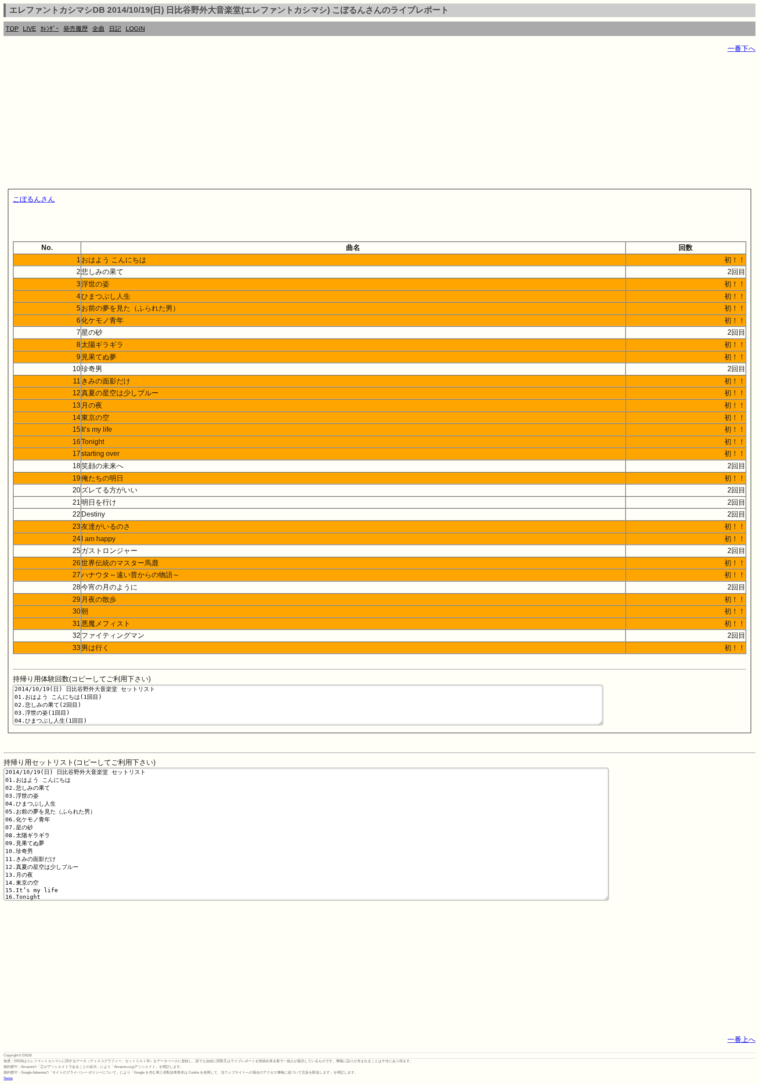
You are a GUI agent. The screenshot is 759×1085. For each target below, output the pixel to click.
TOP (12, 28)
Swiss (8, 1078)
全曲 (98, 28)
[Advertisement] (267, 122)
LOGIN (135, 28)
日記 (115, 28)
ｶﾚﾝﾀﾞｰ (49, 28)
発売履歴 (75, 28)
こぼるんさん (34, 199)
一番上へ (741, 1039)
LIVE (29, 28)
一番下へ (741, 48)
